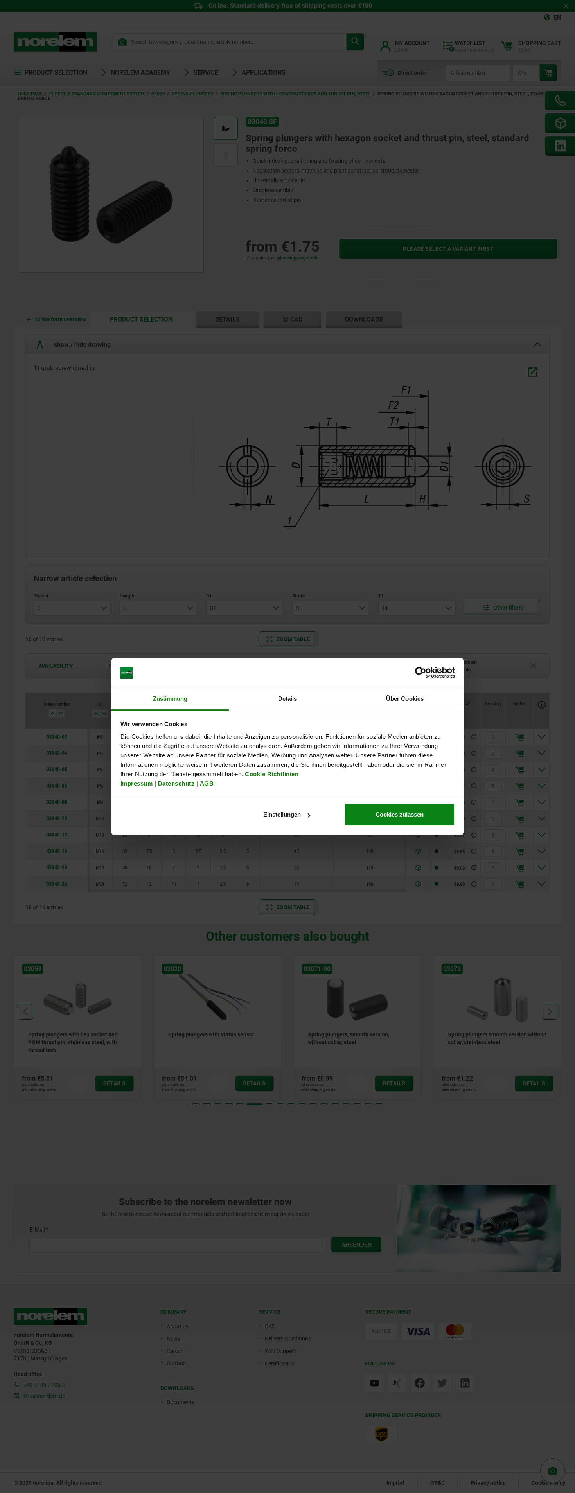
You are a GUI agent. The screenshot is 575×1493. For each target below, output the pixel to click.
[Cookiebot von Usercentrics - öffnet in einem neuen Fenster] (420, 673)
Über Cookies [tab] (405, 698)
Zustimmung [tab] (170, 698)
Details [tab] (287, 698)
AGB (207, 783)
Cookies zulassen (400, 814)
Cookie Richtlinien (271, 774)
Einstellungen (282, 814)
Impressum (136, 783)
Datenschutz (176, 783)
